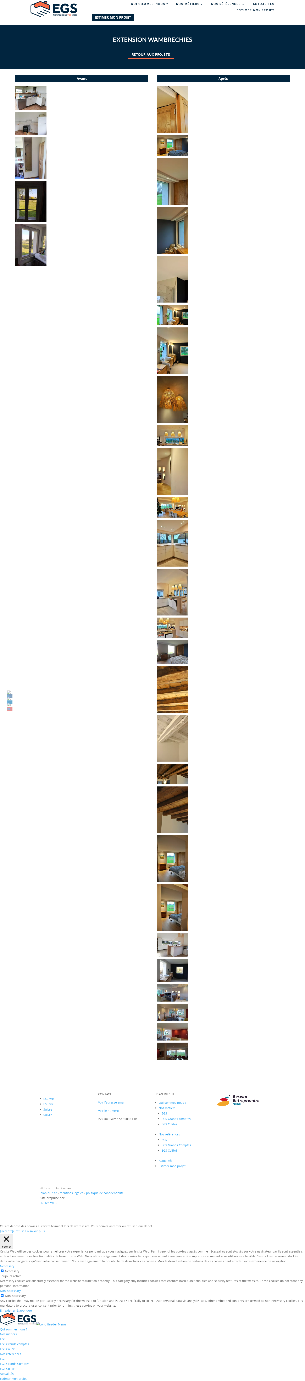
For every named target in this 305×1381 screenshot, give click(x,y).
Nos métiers (188, 4)
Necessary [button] (7, 1266)
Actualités (263, 4)
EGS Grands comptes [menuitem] (14, 1344)
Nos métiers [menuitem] (8, 1334)
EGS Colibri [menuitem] (7, 1349)
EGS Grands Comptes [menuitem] (14, 1364)
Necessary (12, 1271)
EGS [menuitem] (2, 1339)
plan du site (48, 1193)
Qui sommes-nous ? (149, 4)
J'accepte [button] (6, 1231)
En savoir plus (35, 1231)
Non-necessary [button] (10, 1291)
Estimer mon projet (255, 10)
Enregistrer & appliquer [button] (16, 1310)
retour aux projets (151, 54)
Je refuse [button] (18, 1231)
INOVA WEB (48, 1203)
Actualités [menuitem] (7, 1374)
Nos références (226, 4)
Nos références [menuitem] (10, 1354)
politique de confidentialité (105, 1193)
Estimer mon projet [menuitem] (13, 1379)
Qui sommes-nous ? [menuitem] (13, 1329)
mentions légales (72, 1193)
